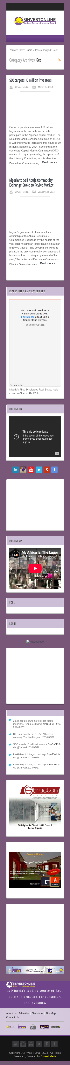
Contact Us (12, 1017)
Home (29, 50)
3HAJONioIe (53, 754)
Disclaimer (37, 1013)
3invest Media (48, 1056)
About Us (11, 1013)
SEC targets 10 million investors (30, 80)
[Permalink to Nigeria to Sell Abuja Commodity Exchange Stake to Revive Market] (35, 211)
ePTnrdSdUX (50, 724)
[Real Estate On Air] (35, 970)
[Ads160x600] (35, 641)
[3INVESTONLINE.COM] (35, 26)
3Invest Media (21, 87)
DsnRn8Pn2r (54, 744)
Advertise (24, 1013)
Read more (49, 162)
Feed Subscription (59, 59)
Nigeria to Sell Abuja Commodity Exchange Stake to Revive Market (31, 183)
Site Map (51, 1013)
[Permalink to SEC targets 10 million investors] (35, 106)
